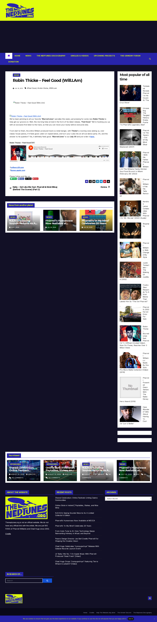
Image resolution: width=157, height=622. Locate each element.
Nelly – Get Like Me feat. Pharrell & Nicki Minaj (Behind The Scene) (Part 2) (35, 188)
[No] (154, 619)
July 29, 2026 (126, 474)
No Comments (17, 478)
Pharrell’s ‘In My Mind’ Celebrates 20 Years (95, 222)
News (28, 56)
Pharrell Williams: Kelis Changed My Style (146, 250)
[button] (150, 59)
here (92, 137)
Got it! (131, 619)
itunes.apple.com (18, 170)
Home (17, 56)
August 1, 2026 (90, 474)
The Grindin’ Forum (130, 56)
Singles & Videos (79, 56)
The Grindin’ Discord (124, 612)
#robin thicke (42, 88)
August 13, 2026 (18, 474)
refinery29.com (17, 167)
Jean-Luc (32, 474)
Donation (13, 62)
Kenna (104, 187)
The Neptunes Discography (50, 56)
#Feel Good (31, 88)
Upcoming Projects (104, 56)
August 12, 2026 (54, 474)
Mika (102, 474)
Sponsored (15, 464)
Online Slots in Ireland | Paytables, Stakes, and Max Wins (60, 470)
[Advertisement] (78, 37)
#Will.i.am (53, 88)
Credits (8, 534)
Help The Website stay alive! (105, 612)
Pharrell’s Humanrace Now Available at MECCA (59, 223)
